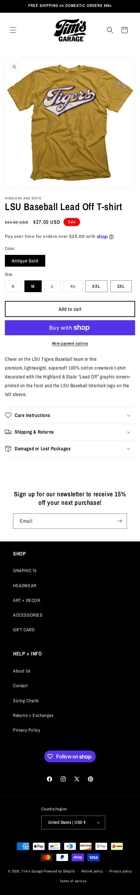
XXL (96, 286)
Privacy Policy (26, 730)
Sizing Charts (26, 701)
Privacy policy (120, 871)
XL (76, 287)
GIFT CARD (24, 630)
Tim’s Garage (32, 871)
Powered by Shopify (59, 871)
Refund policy (92, 871)
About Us (22, 671)
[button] (13, 30)
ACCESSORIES (28, 615)
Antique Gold (25, 261)
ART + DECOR (26, 600)
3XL (121, 286)
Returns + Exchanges (33, 715)
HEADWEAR (24, 585)
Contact (20, 685)
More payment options (70, 343)
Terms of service (73, 881)
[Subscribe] (119, 521)
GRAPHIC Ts (25, 570)
